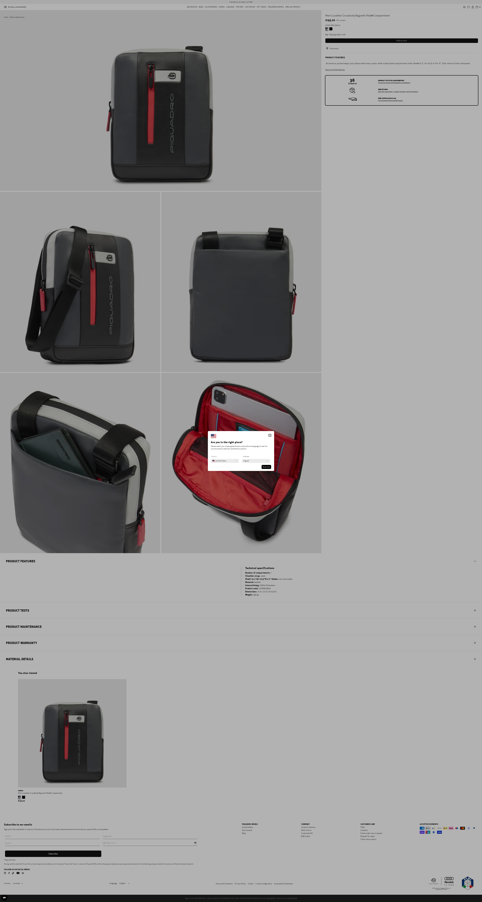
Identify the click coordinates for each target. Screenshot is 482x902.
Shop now (266, 467)
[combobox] (219, 461)
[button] (270, 435)
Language (246, 456)
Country (214, 456)
